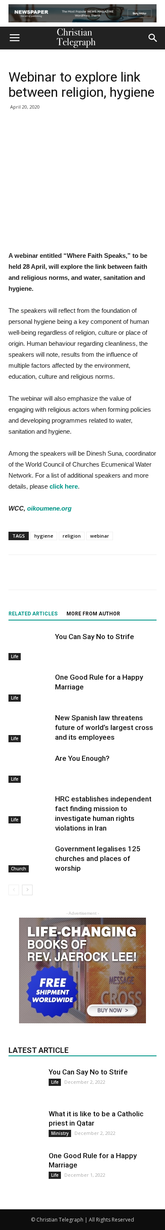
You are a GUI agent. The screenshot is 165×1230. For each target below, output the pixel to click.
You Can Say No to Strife (94, 636)
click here (64, 486)
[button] (153, 38)
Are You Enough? (82, 758)
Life (14, 656)
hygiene (43, 536)
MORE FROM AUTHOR (93, 614)
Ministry (60, 1133)
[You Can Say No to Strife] (29, 646)
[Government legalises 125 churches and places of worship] (29, 858)
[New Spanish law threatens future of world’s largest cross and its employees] (29, 727)
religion (72, 536)
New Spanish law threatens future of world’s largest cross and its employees (104, 727)
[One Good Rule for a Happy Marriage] (29, 687)
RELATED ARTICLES (33, 614)
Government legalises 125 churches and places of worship (97, 858)
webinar (99, 536)
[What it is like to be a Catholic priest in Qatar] (25, 1126)
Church (18, 869)
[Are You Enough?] (29, 768)
